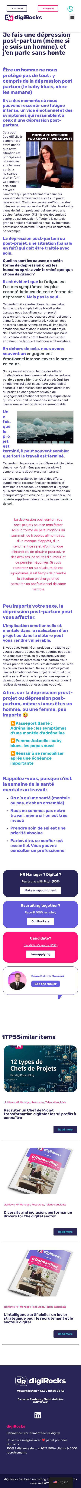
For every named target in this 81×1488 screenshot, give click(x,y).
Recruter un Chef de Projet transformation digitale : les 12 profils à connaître (40, 1114)
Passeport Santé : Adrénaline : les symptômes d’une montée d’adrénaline (38, 728)
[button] (72, 17)
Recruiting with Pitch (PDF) (40, 881)
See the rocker (46, 984)
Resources (37, 1102)
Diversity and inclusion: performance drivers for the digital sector (38, 1214)
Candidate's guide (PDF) (40, 945)
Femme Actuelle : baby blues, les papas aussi (35, 743)
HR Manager (23, 1102)
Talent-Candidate (55, 1102)
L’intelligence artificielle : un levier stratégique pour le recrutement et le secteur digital (38, 1318)
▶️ (37, 758)
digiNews (9, 1102)
